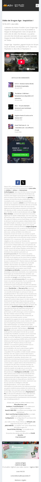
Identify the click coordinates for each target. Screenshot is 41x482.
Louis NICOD (20, 471)
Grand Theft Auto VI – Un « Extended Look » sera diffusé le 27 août (24, 127)
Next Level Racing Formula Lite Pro (17, 414)
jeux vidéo (32, 188)
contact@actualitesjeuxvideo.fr (20, 476)
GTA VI (21, 203)
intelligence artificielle (22, 372)
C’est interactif (20, 437)
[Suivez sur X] (23, 182)
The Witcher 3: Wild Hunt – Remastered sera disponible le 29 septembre (24, 96)
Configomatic (9, 418)
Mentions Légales (20, 480)
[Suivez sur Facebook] (18, 182)
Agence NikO (34, 467)
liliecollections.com (20, 404)
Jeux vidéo (15, 24)
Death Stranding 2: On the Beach (22, 306)
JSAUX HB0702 (9, 425)
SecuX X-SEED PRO (10, 410)
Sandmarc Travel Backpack (14, 406)
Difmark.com (31, 422)
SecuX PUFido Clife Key (14, 429)
